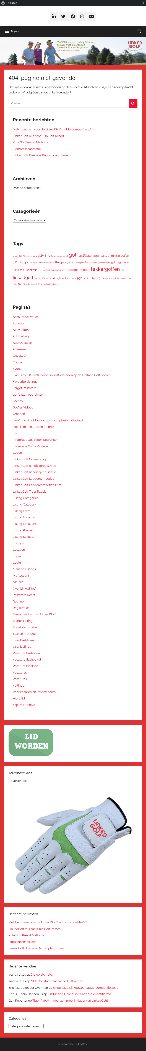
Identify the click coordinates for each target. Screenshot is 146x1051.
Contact (18, 362)
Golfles (18, 401)
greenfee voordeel (88, 262)
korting (61, 270)
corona (31, 256)
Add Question (22, 342)
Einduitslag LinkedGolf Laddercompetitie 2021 (85, 987)
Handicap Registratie (25, 270)
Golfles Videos (23, 407)
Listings (18, 543)
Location (19, 549)
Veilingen (19, 685)
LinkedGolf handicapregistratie (34, 465)
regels (100, 278)
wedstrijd (47, 284)
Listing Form (21, 511)
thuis (130, 278)
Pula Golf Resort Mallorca (30, 142)
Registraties (21, 608)
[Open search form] (139, 31)
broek (15, 256)
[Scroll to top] (139, 1044)
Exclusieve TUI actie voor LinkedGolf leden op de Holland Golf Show (61, 375)
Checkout (19, 355)
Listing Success (23, 536)
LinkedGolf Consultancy (29, 459)
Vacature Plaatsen (25, 666)
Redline (18, 601)
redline (92, 278)
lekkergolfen (105, 269)
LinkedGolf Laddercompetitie (33, 478)
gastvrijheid (44, 255)
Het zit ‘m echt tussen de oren (33, 427)
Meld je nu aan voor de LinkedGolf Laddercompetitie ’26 (52, 129)
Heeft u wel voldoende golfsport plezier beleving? (48, 420)
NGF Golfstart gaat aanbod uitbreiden (57, 981)
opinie (73, 278)
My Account (21, 575)
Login (17, 556)
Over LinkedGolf (24, 588)
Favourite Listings (25, 381)
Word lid (19, 698)
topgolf (33, 284)
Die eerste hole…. (42, 974)
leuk (122, 270)
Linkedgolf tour (41, 278)
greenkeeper (104, 262)
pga (79, 278)
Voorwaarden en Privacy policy (34, 692)
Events (17, 368)
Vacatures (20, 672)
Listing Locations (24, 524)
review (107, 278)
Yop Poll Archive (24, 705)
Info (15, 433)
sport (113, 278)
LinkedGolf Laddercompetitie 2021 (37, 485)
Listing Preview (23, 530)
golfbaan (86, 255)
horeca (54, 270)
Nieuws (18, 582)
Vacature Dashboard (27, 653)
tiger (15, 284)
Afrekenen (20, 349)
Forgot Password (24, 388)
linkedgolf (23, 277)
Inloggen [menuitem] (12, 2)
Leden (17, 452)
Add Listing (21, 336)
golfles (29, 262)
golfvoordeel (73, 262)
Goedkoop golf (61, 256)
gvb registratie (120, 262)
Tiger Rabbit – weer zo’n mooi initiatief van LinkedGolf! (70, 1000)
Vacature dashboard (27, 659)
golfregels (58, 262)
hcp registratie (44, 270)
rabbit (85, 278)
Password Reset (24, 595)
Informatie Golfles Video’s (30, 446)
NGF (52, 278)
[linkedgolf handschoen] (73, 896)
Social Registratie (25, 627)
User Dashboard (24, 640)
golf (73, 255)
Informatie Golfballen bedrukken (35, 439)
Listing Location (24, 517)
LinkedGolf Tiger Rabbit (29, 491)
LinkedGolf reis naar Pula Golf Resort (38, 136)
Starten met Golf (24, 633)
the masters (122, 278)
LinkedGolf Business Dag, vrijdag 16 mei (41, 155)
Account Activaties (25, 317)
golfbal (96, 256)
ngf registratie (63, 278)
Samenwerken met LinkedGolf (34, 614)
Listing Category (24, 504)
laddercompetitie (78, 270)
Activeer (18, 323)
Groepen (19, 414)
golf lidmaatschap (42, 262)
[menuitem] (3, 3)
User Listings (22, 646)
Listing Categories (25, 498)
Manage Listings (24, 569)
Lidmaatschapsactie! (27, 149)
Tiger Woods (24, 284)
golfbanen (105, 256)
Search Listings (23, 620)
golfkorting (18, 262)
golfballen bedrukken (28, 394)
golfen (125, 255)
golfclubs (115, 256)
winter (54, 284)
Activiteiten (21, 330)
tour (40, 284)
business (23, 256)
